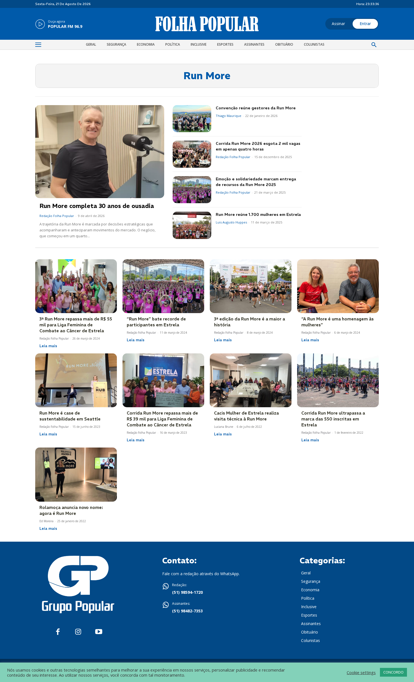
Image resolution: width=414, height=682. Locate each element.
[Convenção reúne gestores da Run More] (192, 118)
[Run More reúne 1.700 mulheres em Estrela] (192, 225)
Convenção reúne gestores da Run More (256, 107)
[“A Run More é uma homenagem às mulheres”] (338, 286)
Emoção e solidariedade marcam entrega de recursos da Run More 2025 (256, 181)
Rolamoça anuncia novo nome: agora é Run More (71, 510)
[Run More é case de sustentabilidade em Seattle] (76, 380)
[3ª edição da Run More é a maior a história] (250, 286)
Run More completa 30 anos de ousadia (96, 206)
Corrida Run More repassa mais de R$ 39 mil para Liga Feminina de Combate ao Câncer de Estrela (162, 419)
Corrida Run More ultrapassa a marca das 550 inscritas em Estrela (333, 419)
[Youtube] (99, 632)
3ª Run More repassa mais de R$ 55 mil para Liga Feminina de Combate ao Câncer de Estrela (75, 324)
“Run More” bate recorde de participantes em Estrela (156, 321)
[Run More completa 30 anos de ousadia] (99, 151)
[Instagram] (78, 632)
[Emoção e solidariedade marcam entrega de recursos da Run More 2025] (192, 189)
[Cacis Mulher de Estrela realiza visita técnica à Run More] (250, 380)
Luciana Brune (223, 427)
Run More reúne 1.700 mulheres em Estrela (258, 214)
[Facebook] (58, 632)
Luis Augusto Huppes (231, 222)
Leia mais (48, 346)
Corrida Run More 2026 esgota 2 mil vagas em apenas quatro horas (258, 146)
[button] (374, 45)
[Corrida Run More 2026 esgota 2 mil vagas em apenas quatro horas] (192, 154)
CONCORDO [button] (393, 672)
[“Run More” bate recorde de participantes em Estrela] (163, 286)
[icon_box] (58, 24)
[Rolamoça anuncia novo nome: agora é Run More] (76, 474)
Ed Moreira (46, 521)
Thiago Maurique (228, 116)
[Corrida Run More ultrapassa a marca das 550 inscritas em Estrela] (338, 380)
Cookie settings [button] (361, 672)
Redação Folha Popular (56, 216)
